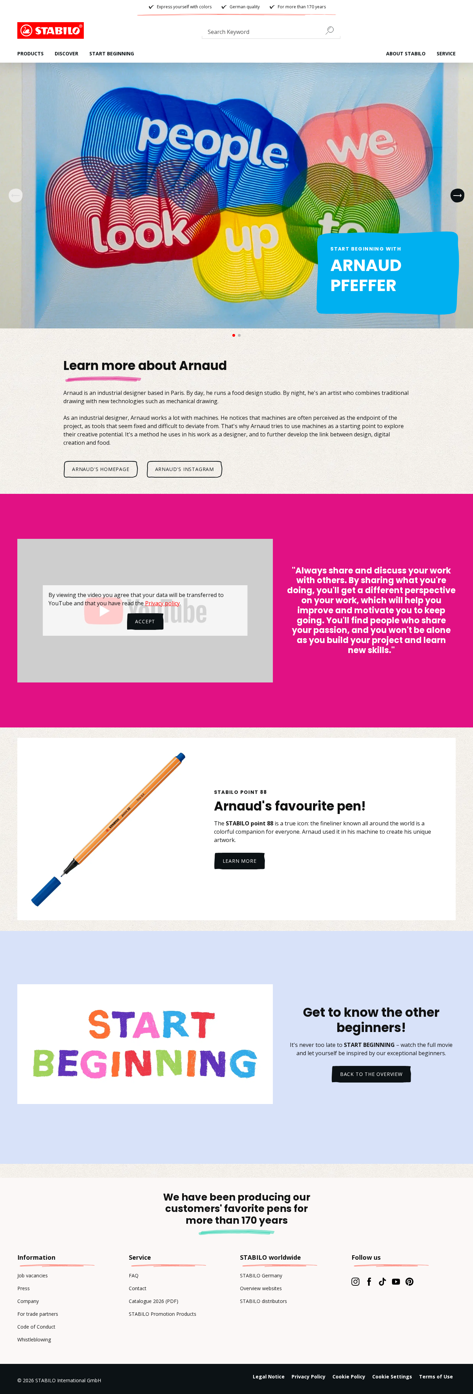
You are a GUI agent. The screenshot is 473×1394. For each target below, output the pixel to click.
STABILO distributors (263, 1301)
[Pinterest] (409, 1281)
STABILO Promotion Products (162, 1314)
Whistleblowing (34, 1339)
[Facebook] (369, 1281)
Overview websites (261, 1288)
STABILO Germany (261, 1275)
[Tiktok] (382, 1281)
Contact (137, 1288)
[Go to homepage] (52, 30)
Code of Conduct (36, 1326)
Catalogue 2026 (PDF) (153, 1301)
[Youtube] (396, 1281)
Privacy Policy (308, 1376)
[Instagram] (355, 1281)
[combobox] (271, 33)
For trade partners (37, 1314)
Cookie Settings (392, 1376)
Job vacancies (32, 1275)
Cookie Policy (348, 1376)
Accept (145, 621)
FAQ (134, 1275)
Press (23, 1288)
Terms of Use (436, 1376)
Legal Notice (269, 1376)
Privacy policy (162, 603)
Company (28, 1301)
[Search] (332, 30)
